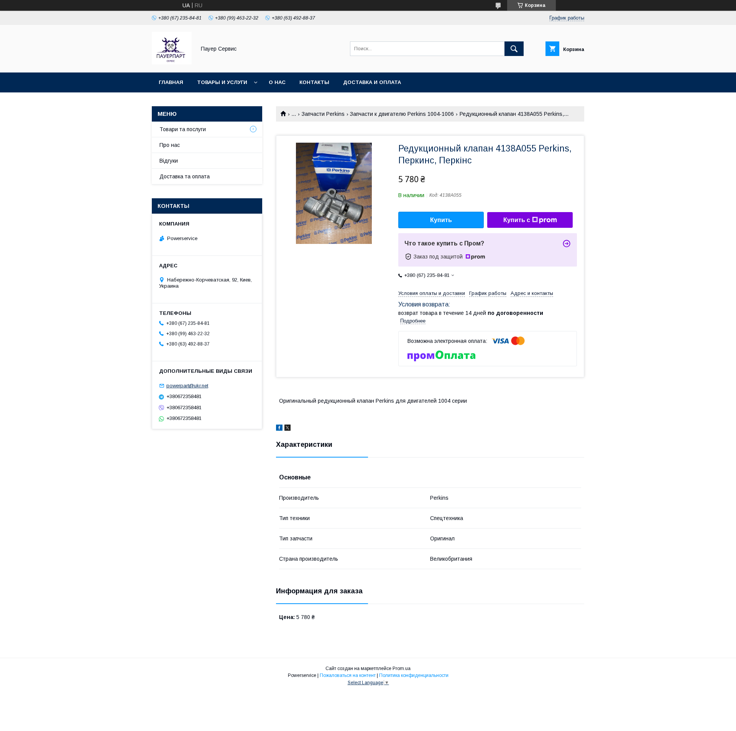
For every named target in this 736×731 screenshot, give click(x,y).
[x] (287, 429)
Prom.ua (402, 668)
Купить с (516, 220)
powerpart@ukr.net (187, 386)
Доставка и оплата (372, 82)
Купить (441, 220)
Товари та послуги (182, 129)
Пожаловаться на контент (348, 675)
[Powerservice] (172, 62)
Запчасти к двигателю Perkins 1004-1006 (402, 114)
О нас (277, 82)
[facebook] (279, 429)
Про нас (169, 145)
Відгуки (168, 161)
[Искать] (514, 48)
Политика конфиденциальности (414, 675)
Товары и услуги (222, 82)
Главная (171, 82)
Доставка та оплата (184, 176)
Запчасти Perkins (323, 114)
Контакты (314, 82)
